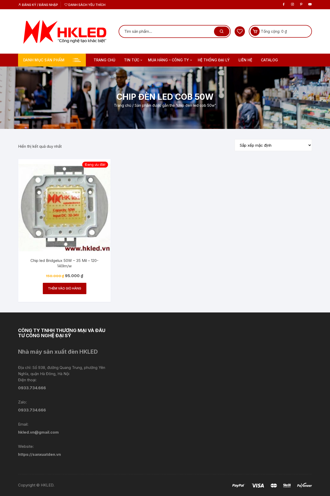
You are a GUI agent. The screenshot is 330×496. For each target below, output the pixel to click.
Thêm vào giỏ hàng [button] (64, 288)
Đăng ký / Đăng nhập (39, 5)
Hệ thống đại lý (214, 60)
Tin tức (131, 60)
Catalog (269, 60)
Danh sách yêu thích (86, 5)
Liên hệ (245, 60)
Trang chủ (104, 60)
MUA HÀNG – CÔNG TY (168, 60)
